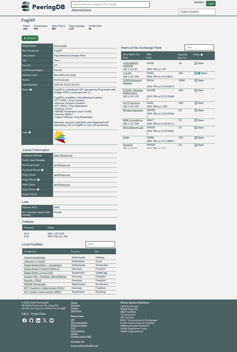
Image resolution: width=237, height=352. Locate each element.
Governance (77, 331)
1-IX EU (127, 73)
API (73, 319)
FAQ (73, 328)
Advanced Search (81, 10)
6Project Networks (133, 110)
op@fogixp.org (62, 165)
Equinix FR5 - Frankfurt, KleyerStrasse (45, 276)
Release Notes (79, 325)
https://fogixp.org (63, 155)
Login (211, 3)
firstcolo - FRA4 (32, 280)
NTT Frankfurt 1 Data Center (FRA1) (44, 288)
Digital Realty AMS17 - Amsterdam (43, 265)
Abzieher (128, 144)
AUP (63, 308)
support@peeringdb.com (84, 345)
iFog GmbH (60, 45)
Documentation (79, 322)
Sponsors (76, 311)
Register (198, 2)
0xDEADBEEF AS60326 (130, 64)
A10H (126, 137)
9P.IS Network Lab (133, 127)
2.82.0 (25, 313)
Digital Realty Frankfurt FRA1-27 (42, 268)
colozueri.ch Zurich (34, 261)
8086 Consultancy (133, 120)
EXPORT (30, 38)
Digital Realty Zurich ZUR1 (38, 272)
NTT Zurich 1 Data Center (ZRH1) (43, 291)
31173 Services (131, 103)
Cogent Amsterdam (34, 257)
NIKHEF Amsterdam (35, 284)
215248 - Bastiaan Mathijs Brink (133, 91)
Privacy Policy (38, 313)
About (74, 302)
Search (75, 308)
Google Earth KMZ (81, 336)
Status (74, 333)
